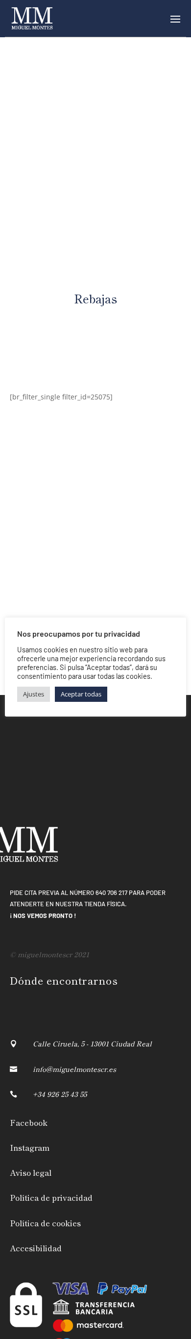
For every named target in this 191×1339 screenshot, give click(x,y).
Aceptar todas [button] (81, 694)
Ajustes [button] (33, 694)
